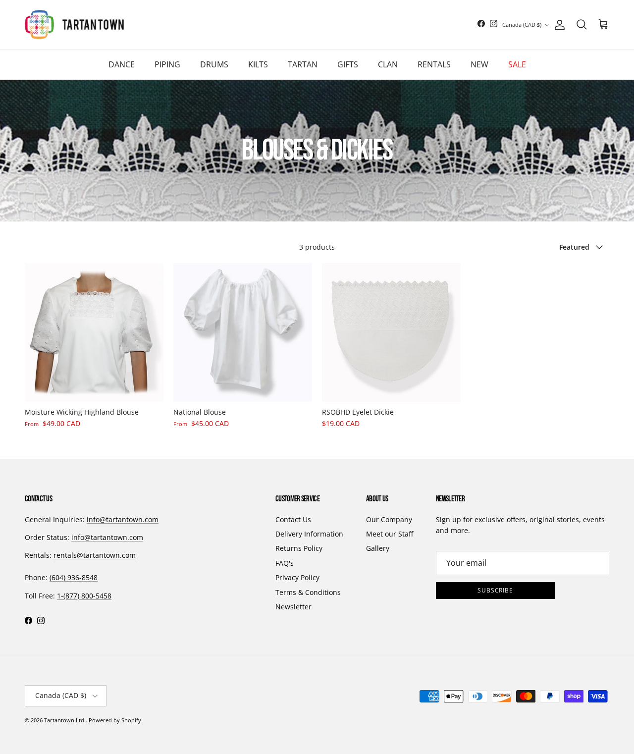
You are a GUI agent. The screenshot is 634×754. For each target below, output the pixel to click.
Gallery (377, 548)
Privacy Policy (297, 577)
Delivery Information (309, 534)
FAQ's (284, 563)
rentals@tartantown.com (94, 555)
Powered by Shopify (115, 720)
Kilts (258, 64)
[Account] (558, 25)
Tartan (302, 64)
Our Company (389, 519)
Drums (214, 64)
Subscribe (495, 590)
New (479, 64)
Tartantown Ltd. (65, 720)
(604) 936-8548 (74, 577)
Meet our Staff (389, 534)
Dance (121, 64)
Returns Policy (298, 548)
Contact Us (293, 519)
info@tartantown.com (122, 519)
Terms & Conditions (308, 592)
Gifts (347, 64)
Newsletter (293, 606)
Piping (167, 64)
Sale (517, 64)
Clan (388, 64)
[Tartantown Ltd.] (74, 24)
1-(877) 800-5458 (84, 595)
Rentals (434, 64)
